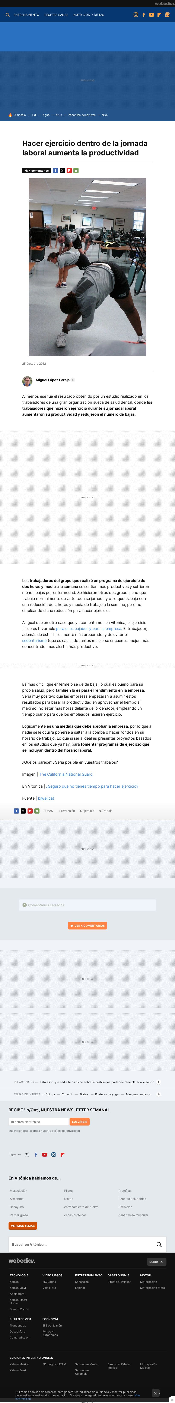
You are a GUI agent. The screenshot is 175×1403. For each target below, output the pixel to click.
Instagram (135, 14)
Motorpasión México (148, 1366)
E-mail (76, 170)
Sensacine (82, 1281)
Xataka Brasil (18, 1370)
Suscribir (79, 1121)
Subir (153, 1262)
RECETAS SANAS (56, 14)
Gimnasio (20, 115)
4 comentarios (39, 170)
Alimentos (16, 1199)
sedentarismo (34, 640)
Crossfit (67, 1094)
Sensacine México (87, 1364)
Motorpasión (148, 1281)
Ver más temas (23, 1226)
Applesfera (17, 1293)
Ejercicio (88, 810)
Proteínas (124, 1190)
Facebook (143, 14)
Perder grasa (19, 1215)
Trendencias (18, 1325)
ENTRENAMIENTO (26, 14)
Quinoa (50, 1094)
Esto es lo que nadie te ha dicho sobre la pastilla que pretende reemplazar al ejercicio (97, 1082)
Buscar (159, 1244)
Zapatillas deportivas (82, 115)
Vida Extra (49, 1287)
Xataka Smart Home (18, 1301)
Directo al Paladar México (119, 1366)
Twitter (62, 170)
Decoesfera (17, 1331)
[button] (55, 379)
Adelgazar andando (138, 1094)
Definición (125, 1207)
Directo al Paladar (119, 1281)
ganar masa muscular (133, 1215)
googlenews (167, 14)
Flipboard (159, 14)
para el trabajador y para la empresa (88, 628)
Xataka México (19, 1364)
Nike (105, 115)
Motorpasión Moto (152, 1287)
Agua (46, 115)
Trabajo (107, 810)
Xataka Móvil (18, 1287)
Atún (59, 115)
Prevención (67, 810)
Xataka (14, 1281)
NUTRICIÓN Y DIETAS (88, 14)
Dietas (68, 1199)
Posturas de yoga (107, 1094)
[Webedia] (165, 3)
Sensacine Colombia (82, 1372)
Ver (89, 925)
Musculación (18, 1190)
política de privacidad (66, 1130)
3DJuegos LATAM (54, 1364)
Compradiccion (19, 1337)
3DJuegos (49, 1281)
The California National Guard (66, 774)
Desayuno (17, 1207)
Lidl (34, 115)
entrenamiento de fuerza (81, 1207)
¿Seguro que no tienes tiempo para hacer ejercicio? (92, 786)
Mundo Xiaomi (19, 1309)
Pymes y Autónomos (50, 1333)
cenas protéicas (75, 1215)
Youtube (151, 14)
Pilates (84, 1094)
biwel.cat (46, 798)
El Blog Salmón (52, 1325)
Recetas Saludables (132, 1199)
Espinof (80, 1287)
